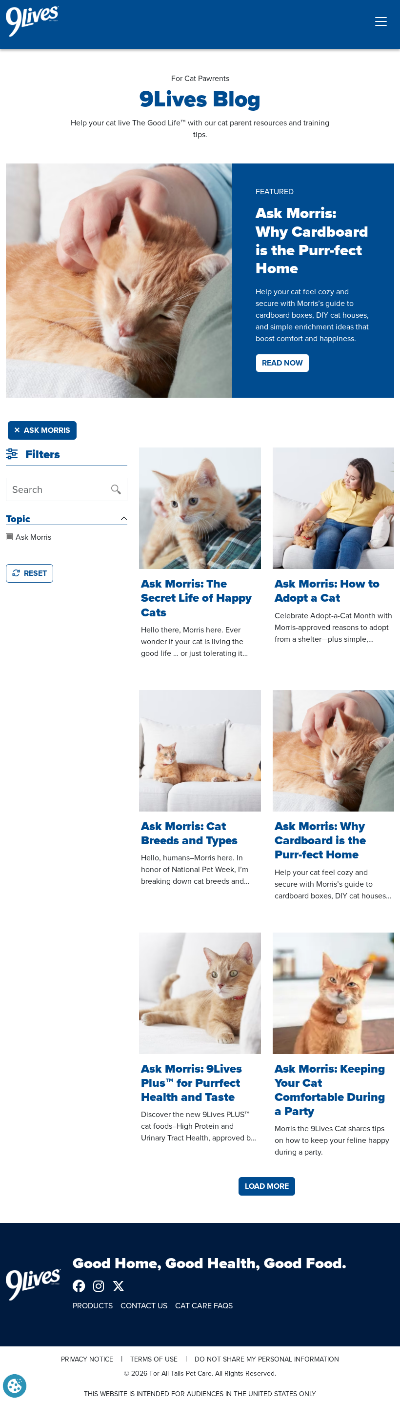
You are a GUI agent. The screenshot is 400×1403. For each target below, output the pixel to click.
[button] (14, 1385)
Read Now (282, 362)
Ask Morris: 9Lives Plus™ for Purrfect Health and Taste (191, 1083)
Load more (267, 1186)
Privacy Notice (87, 1359)
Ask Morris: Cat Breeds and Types (189, 833)
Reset (35, 573)
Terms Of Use (154, 1359)
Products (93, 1305)
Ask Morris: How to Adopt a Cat (327, 591)
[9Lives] (32, 21)
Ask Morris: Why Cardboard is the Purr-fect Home (320, 840)
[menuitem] (83, 1286)
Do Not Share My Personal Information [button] (267, 1359)
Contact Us (143, 1305)
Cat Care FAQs (204, 1305)
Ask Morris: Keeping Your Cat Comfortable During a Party (330, 1090)
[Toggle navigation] (381, 21)
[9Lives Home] (33, 1285)
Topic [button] (18, 519)
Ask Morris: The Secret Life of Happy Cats (196, 598)
